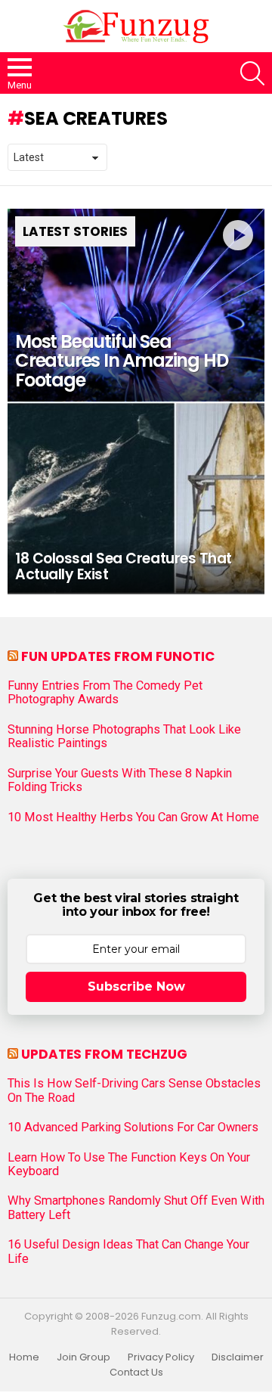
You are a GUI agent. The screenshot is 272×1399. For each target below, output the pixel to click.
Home (24, 1357)
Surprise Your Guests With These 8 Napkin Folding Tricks (120, 780)
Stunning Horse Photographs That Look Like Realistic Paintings (124, 736)
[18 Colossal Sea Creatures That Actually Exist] (136, 498)
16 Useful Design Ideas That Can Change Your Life (128, 1251)
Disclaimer (238, 1357)
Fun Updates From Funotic (118, 656)
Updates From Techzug (104, 1054)
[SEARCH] (252, 73)
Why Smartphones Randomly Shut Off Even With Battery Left (136, 1207)
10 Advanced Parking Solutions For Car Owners (133, 1127)
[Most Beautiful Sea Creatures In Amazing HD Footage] (136, 305)
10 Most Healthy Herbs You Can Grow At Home (133, 817)
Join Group (83, 1357)
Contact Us (136, 1372)
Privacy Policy (161, 1357)
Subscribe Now (136, 986)
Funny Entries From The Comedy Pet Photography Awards (105, 692)
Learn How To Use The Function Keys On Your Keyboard (129, 1164)
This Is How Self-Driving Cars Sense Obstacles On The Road (134, 1090)
